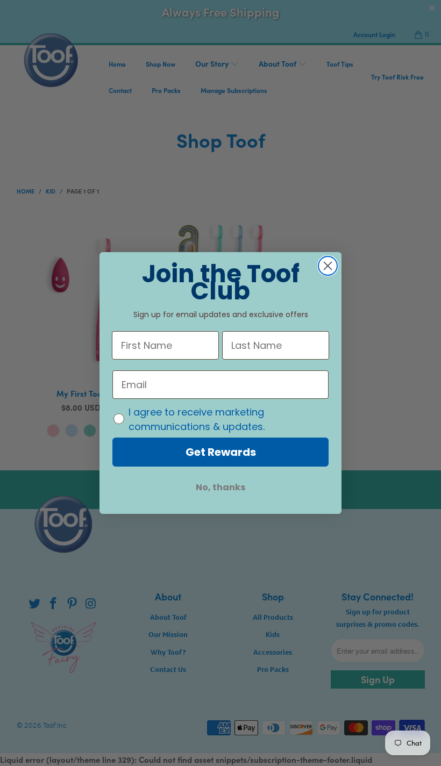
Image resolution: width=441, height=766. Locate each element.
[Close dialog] (327, 265)
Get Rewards (221, 452)
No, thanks (220, 487)
